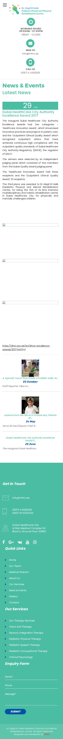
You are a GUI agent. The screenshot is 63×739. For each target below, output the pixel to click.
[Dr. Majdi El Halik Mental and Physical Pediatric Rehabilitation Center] (30, 9)
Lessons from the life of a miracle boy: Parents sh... (30, 416)
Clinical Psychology (21, 657)
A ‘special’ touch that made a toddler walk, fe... (30, 378)
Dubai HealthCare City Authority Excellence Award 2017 (28, 113)
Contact (14, 602)
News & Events (17, 590)
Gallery (13, 596)
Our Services (16, 584)
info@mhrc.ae (30, 53)
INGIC (47, 734)
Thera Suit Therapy (20, 626)
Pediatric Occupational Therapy (28, 651)
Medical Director (19, 572)
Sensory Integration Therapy (26, 632)
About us (14, 578)
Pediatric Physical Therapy (25, 638)
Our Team (15, 566)
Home (12, 560)
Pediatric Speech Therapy (24, 645)
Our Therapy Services (22, 620)
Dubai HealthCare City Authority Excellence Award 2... (30, 439)
